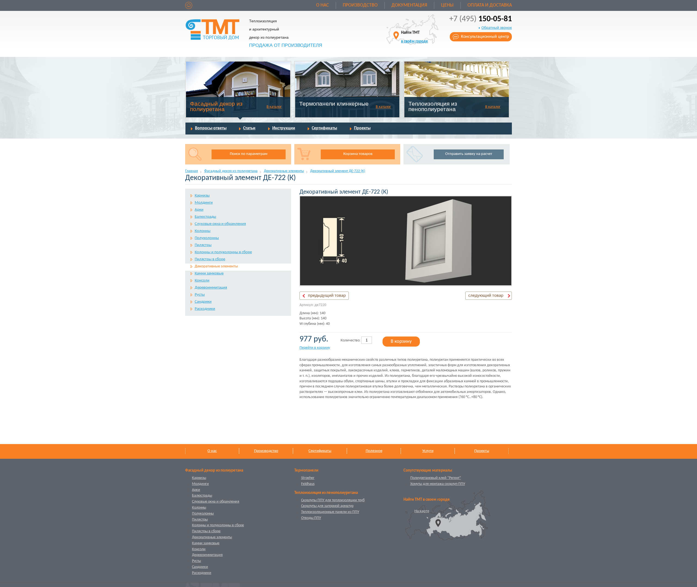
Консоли (202, 281)
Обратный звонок (496, 28)
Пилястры (203, 245)
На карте (421, 511)
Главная (191, 171)
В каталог (274, 107)
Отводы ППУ (311, 518)
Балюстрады (205, 217)
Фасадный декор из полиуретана (216, 106)
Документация (409, 5)
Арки (199, 210)
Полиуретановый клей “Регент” (435, 478)
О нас (322, 5)
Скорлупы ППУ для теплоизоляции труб (333, 500)
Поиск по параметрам (248, 154)
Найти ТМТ (414, 37)
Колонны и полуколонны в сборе (223, 252)
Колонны (202, 231)
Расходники (205, 309)
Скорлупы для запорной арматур (327, 506)
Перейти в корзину (314, 348)
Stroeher (307, 478)
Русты (200, 295)
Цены (447, 5)
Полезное (374, 451)
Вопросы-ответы (211, 128)
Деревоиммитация (211, 288)
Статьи (249, 128)
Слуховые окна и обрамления (220, 224)
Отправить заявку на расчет (468, 154)
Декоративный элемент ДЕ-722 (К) (337, 171)
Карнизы (202, 196)
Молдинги (204, 203)
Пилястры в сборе (210, 259)
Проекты (362, 128)
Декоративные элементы (284, 171)
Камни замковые (209, 273)
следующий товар (485, 295)
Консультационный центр (485, 37)
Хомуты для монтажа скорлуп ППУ (437, 484)
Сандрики (203, 302)
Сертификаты (324, 128)
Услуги (427, 451)
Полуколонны (207, 238)
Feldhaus (307, 484)
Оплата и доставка (489, 5)
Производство (360, 5)
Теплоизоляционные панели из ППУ (330, 512)
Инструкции (283, 128)
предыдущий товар (327, 295)
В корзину (401, 341)
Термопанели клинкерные (334, 103)
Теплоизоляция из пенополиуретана (432, 106)
